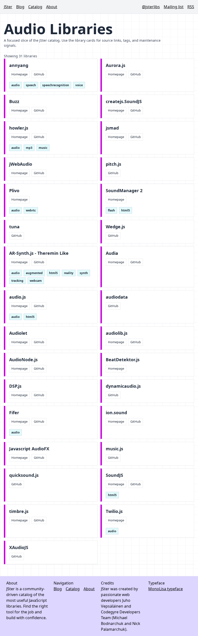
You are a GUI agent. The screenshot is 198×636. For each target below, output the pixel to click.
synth (84, 273)
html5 (125, 210)
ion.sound (116, 412)
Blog (20, 6)
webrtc (31, 210)
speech (31, 85)
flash (111, 210)
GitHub (39, 74)
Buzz (14, 101)
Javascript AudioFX (29, 449)
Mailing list (174, 6)
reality (68, 273)
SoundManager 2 (124, 190)
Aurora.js (115, 65)
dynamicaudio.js (123, 386)
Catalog (35, 6)
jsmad (112, 128)
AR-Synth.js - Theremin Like (39, 253)
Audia (112, 253)
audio (15, 85)
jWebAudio (20, 164)
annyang (18, 65)
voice (79, 85)
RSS (190, 6)
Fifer (14, 412)
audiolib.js (116, 333)
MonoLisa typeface (165, 588)
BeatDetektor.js (123, 359)
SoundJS (114, 475)
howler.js (18, 128)
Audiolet (18, 333)
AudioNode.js (23, 359)
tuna (14, 226)
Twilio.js (114, 511)
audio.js (17, 297)
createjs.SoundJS (124, 101)
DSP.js (15, 386)
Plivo (14, 190)
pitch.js (113, 164)
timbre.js (18, 511)
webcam (36, 281)
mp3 (29, 148)
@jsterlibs (151, 6)
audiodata (117, 297)
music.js (114, 449)
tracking (17, 281)
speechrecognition (55, 85)
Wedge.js (115, 226)
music (43, 148)
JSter (8, 6)
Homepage (19, 74)
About (51, 6)
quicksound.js (24, 475)
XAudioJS (18, 547)
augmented (34, 273)
